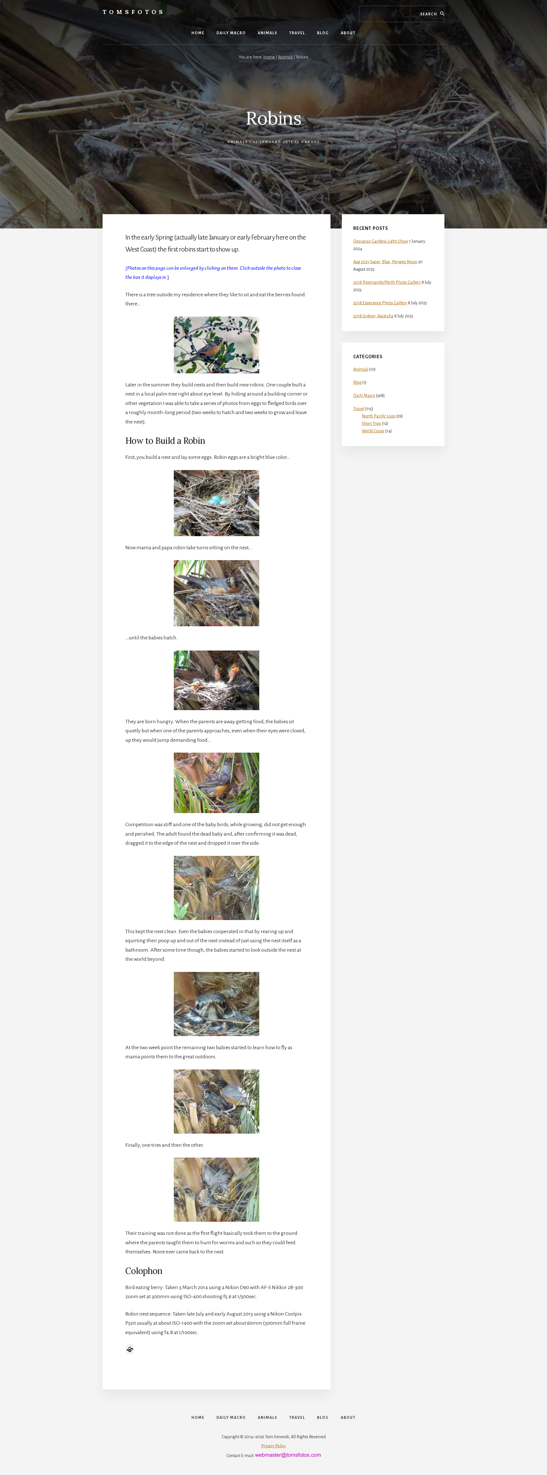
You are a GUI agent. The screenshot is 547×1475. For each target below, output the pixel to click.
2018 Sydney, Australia (373, 316)
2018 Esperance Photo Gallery (380, 303)
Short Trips (371, 423)
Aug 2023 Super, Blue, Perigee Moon (385, 262)
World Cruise (373, 431)
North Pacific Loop (378, 416)
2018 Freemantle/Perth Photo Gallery (387, 282)
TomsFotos (134, 11)
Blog (357, 382)
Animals (237, 142)
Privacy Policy (273, 1446)
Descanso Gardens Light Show (380, 241)
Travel (358, 408)
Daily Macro (364, 395)
